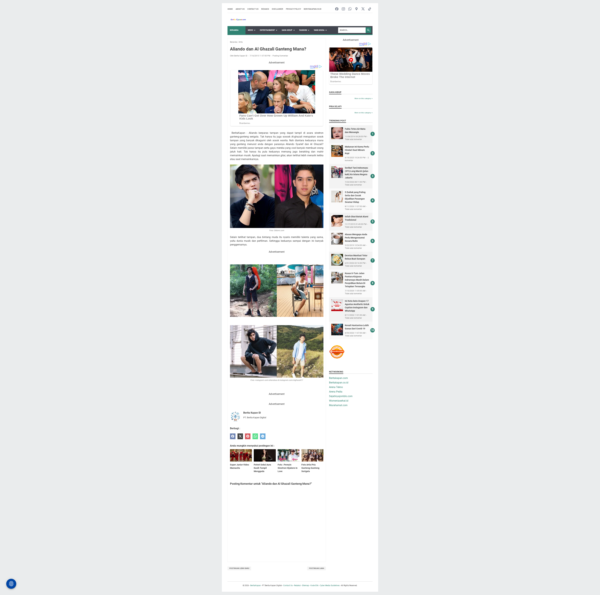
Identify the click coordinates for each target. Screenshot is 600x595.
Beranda (234, 30)
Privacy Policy (293, 9)
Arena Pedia (335, 391)
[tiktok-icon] (369, 9)
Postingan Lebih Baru (239, 568)
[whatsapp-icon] (350, 9)
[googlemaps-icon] (356, 9)
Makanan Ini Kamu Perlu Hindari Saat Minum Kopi (357, 150)
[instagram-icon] (343, 9)
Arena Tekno (336, 387)
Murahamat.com (338, 405)
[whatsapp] (255, 436)
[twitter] (240, 436)
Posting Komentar (280, 56)
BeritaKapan (255, 585)
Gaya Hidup (287, 30)
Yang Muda (319, 30)
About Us (240, 9)
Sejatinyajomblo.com (340, 396)
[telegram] (262, 436)
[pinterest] (247, 436)
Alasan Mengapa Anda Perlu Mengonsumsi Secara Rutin (356, 237)
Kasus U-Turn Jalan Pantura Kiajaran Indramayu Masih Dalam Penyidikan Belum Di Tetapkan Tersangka (357, 280)
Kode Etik (314, 585)
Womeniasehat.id (338, 400)
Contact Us (252, 9)
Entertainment (267, 30)
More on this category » (363, 98)
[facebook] (232, 436)
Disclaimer (277, 9)
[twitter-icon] (363, 9)
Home (230, 9)
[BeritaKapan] (237, 19)
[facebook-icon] (336, 9)
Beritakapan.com (338, 378)
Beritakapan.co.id (312, 9)
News (250, 30)
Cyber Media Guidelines (330, 585)
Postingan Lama (316, 568)
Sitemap (305, 585)
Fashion (303, 30)
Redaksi (265, 9)
